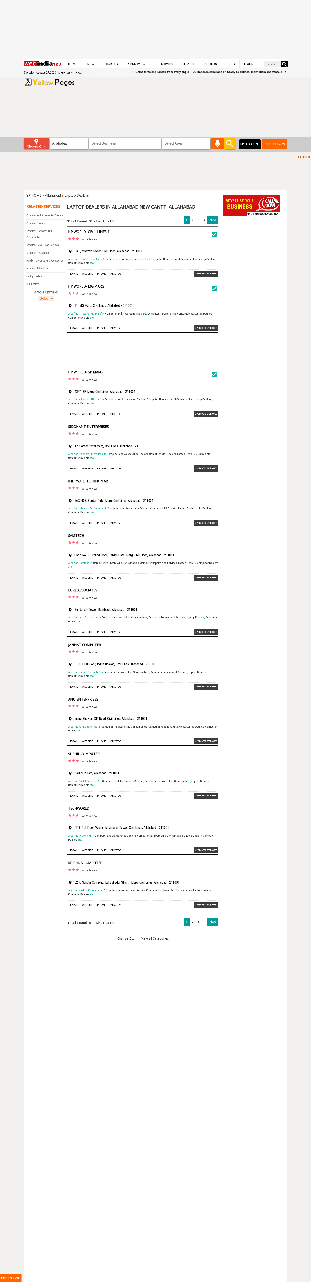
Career (112, 64)
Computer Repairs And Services (42, 245)
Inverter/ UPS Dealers (37, 268)
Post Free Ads (274, 144)
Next (212, 220)
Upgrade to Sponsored (206, 273)
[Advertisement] (155, 29)
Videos (211, 64)
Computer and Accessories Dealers (44, 215)
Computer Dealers (35, 223)
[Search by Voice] (217, 143)
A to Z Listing (46, 292)
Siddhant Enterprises (88, 426)
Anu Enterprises (83, 699)
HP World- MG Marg (86, 286)
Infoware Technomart (89, 481)
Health (189, 64)
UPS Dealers (32, 283)
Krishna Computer (85, 863)
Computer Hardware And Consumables (174, 259)
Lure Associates (82, 590)
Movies (167, 64)
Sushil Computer (84, 753)
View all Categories (155, 938)
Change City (126, 938)
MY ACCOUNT (250, 144)
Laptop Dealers (76, 195)
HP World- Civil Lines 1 (88, 231)
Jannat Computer (84, 644)
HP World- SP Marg (85, 372)
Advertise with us (69, 72)
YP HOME (33, 195)
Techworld (78, 808)
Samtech (76, 535)
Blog (231, 64)
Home (72, 64)
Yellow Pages (139, 64)
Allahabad (53, 195)
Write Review (89, 239)
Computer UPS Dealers (38, 252)
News (91, 64)
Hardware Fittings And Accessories (44, 260)
